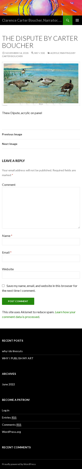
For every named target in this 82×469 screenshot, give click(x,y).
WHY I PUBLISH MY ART (17, 358)
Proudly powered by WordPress (19, 464)
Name (7, 235)
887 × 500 (39, 52)
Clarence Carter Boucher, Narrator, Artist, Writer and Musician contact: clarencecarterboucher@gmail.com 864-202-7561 (32, 20)
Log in (5, 410)
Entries (9, 417)
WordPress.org (11, 431)
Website (8, 269)
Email (7, 252)
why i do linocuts (12, 351)
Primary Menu (77, 20)
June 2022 (8, 384)
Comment (9, 184)
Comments (11, 424)
